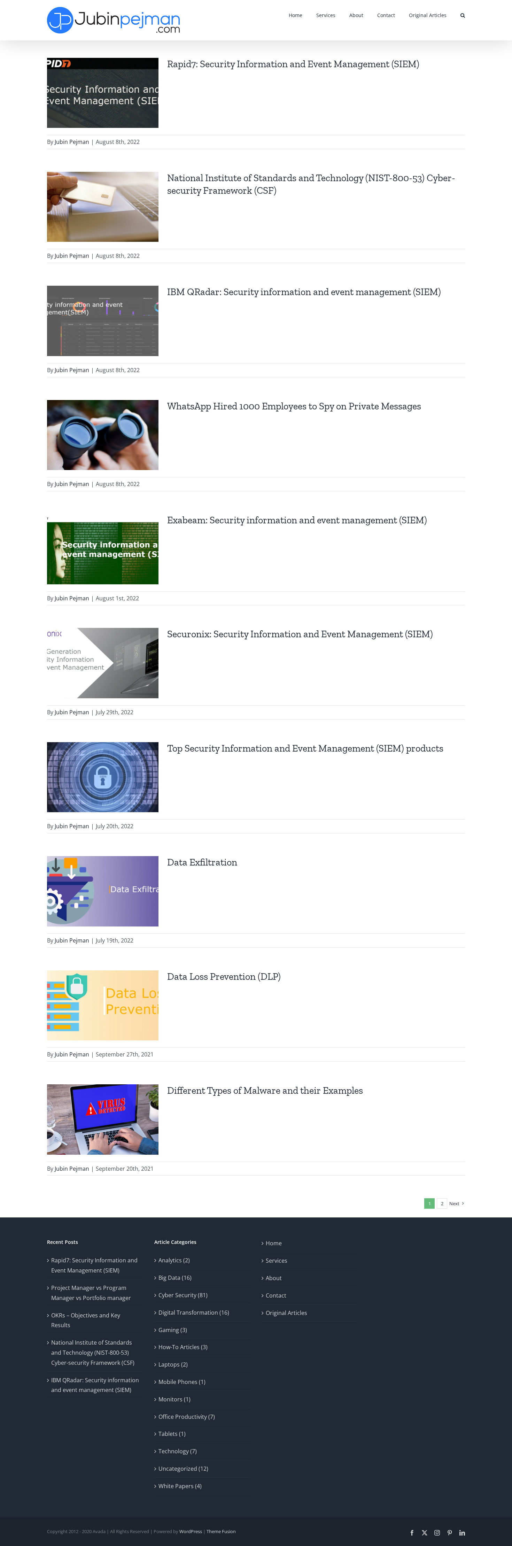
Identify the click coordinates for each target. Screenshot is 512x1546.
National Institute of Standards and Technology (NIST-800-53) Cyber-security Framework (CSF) (92, 1353)
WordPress (190, 1531)
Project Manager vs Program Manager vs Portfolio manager (91, 1293)
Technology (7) (177, 1451)
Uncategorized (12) (183, 1468)
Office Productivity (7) (186, 1417)
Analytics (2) (174, 1260)
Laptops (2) (173, 1364)
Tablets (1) (172, 1434)
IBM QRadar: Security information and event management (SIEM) (304, 292)
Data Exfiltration (202, 862)
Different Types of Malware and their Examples (265, 1090)
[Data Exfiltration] (102, 891)
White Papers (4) (180, 1486)
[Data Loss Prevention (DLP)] (102, 1005)
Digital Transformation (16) (193, 1312)
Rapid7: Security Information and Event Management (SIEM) (293, 64)
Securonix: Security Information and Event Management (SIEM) (300, 634)
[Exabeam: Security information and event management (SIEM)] (102, 549)
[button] (462, 15)
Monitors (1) (174, 1399)
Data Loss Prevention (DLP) (224, 976)
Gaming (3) (172, 1330)
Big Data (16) (175, 1278)
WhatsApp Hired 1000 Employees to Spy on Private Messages (294, 406)
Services (276, 1260)
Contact (276, 1295)
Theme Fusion (221, 1531)
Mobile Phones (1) (181, 1382)
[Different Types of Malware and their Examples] (102, 1119)
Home (274, 1243)
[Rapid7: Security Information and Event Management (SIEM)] (102, 93)
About (274, 1278)
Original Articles (286, 1313)
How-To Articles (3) (183, 1347)
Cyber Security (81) (183, 1295)
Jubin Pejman (72, 142)
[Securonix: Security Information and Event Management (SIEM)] (102, 663)
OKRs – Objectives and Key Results (85, 1320)
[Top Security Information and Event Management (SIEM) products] (102, 777)
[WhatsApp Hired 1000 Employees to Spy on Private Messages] (102, 435)
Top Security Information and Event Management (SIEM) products (305, 748)
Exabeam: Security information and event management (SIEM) (297, 520)
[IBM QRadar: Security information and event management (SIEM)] (102, 321)
